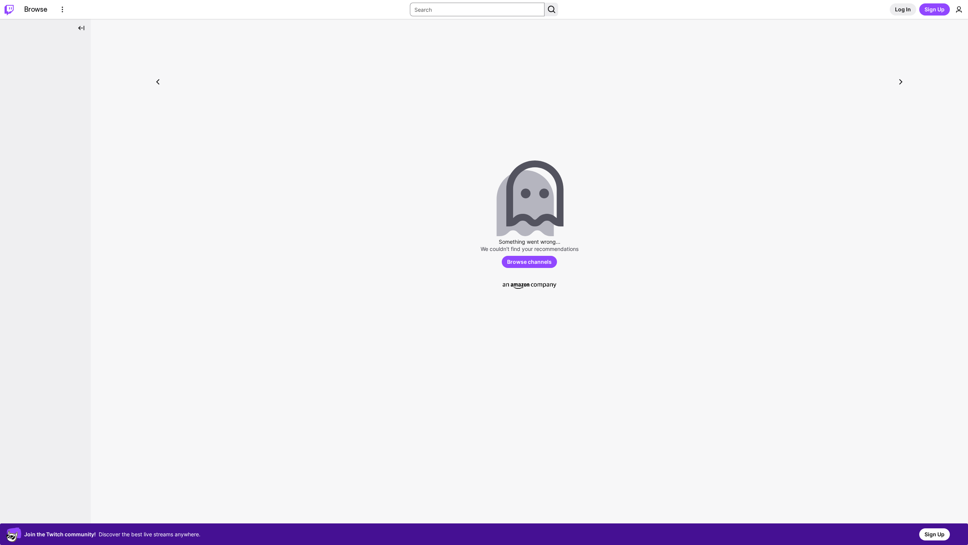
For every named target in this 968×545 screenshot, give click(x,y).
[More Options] (62, 9)
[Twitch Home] (9, 9)
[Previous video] (158, 82)
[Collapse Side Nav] (81, 28)
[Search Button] (551, 9)
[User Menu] (959, 9)
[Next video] (901, 82)
